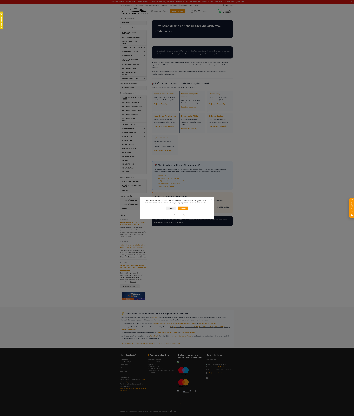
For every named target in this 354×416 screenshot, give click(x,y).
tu (184, 215)
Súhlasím (183, 208)
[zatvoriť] (212, 199)
